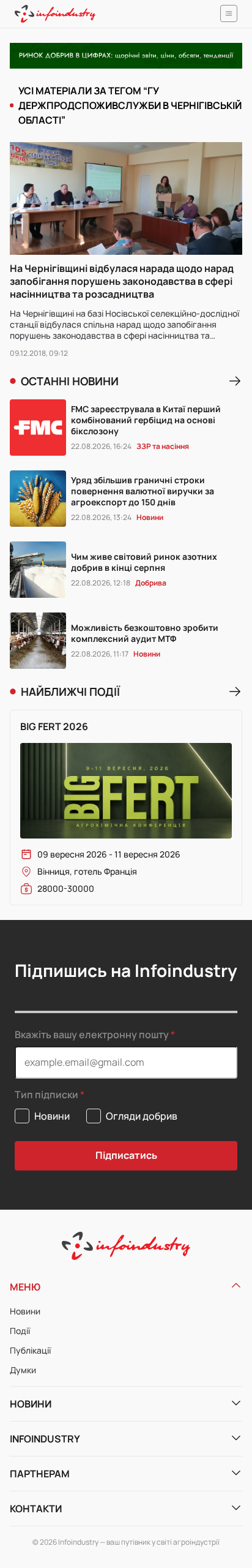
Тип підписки (46, 1094)
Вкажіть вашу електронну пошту (92, 1034)
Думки (23, 1370)
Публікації (30, 1350)
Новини (25, 1311)
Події (20, 1330)
